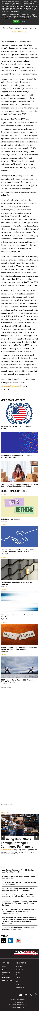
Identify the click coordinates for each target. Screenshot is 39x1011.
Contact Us (5, 975)
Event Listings (6, 972)
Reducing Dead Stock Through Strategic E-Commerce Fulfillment (17, 842)
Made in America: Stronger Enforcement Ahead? (16, 427)
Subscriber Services (21, 963)
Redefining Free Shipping (10, 519)
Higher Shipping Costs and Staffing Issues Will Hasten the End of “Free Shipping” (19, 648)
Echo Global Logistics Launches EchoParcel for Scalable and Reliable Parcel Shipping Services (19, 903)
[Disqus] (19, 718)
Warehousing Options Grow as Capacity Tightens (16, 583)
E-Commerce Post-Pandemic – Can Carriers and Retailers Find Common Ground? (18, 551)
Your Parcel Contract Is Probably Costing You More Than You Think (18, 871)
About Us (4, 969)
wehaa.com (21, 1007)
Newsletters (19, 969)
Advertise (4, 966)
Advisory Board (20, 987)
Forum (17, 981)
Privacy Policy (22, 11)
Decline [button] (24, 22)
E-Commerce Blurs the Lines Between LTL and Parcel (19, 616)
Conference (19, 985)
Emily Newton (7, 849)
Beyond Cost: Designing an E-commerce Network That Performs (16, 456)
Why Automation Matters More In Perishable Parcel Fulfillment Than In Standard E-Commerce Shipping (19, 911)
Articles (19, 400)
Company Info (5, 963)
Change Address (20, 975)
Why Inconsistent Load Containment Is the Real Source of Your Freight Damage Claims (19, 485)
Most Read (2, 867)
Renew (18, 972)
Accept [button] (16, 22)
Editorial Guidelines (7, 980)
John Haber (21, 491)
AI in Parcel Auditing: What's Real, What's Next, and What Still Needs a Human (18, 890)
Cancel (18, 977)
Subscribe (19, 966)
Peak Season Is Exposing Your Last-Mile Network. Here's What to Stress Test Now (18, 896)
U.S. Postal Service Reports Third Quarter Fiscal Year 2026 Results (18, 928)
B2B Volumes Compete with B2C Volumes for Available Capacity (18, 681)
